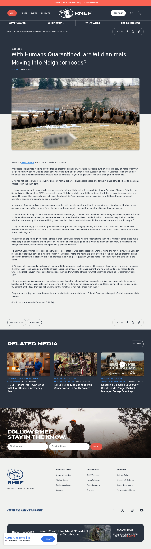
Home (9, 32)
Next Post (34, 322)
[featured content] (75, 533)
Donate (24, 13)
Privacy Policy (123, 475)
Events (34, 13)
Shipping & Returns (125, 480)
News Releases (93, 480)
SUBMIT (96, 447)
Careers (59, 490)
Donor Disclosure (125, 485)
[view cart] (140, 13)
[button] (127, 31)
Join (12, 13)
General (15, 70)
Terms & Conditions (126, 490)
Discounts (45, 13)
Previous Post (16, 322)
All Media (136, 344)
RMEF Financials (94, 475)
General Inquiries (63, 475)
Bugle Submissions (64, 485)
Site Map (91, 490)
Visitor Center (62, 480)
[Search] (132, 13)
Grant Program (93, 485)
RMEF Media (17, 32)
